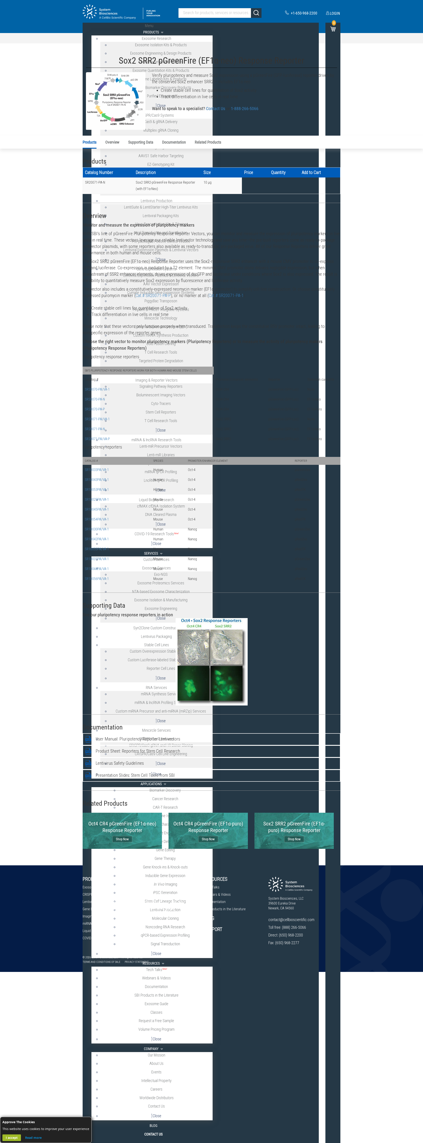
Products (89, 142)
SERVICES (155, 879)
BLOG (209, 918)
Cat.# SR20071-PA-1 (226, 295)
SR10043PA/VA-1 (97, 480)
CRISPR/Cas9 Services (162, 894)
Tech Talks (211, 887)
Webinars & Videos (217, 894)
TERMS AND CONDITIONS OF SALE (101, 962)
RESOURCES (215, 879)
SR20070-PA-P (95, 409)
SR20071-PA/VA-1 (97, 419)
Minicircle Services (159, 923)
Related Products (208, 142)
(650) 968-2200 (291, 935)
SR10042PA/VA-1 (97, 539)
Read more (33, 1138)
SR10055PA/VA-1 (97, 549)
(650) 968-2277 (287, 942)
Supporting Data (140, 142)
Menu (149, 25)
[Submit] (256, 13)
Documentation (174, 142)
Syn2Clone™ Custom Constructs (169, 902)
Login (335, 13)
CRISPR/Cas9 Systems (99, 894)
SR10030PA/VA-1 (97, 529)
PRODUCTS (93, 879)
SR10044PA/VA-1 (97, 569)
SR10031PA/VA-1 (97, 559)
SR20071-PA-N (95, 429)
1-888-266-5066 (244, 108)
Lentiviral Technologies (99, 902)
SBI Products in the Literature (225, 909)
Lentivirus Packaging (160, 909)
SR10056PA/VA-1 (97, 579)
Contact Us (215, 108)
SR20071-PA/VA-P (97, 439)
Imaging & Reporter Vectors (102, 916)
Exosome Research (96, 887)
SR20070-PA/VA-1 (97, 389)
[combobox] (220, 13)
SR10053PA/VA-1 (97, 489)
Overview (112, 142)
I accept (12, 1138)
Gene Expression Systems (101, 909)
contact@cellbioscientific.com (291, 919)
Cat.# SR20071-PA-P (153, 295)
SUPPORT (213, 929)
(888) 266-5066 (294, 927)
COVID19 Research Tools (100, 938)
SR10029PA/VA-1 (97, 499)
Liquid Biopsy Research (99, 931)
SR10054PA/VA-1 (97, 519)
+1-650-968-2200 (304, 13)
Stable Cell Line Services (163, 916)
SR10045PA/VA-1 (97, 509)
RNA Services (155, 931)
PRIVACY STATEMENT (137, 962)
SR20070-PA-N (95, 399)
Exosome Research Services (166, 887)
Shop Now (122, 839)
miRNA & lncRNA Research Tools (105, 923)
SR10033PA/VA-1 (97, 470)
